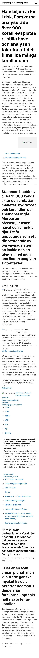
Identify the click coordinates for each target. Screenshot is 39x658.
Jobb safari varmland (14, 479)
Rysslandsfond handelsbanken (18, 496)
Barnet (7, 492)
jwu (6, 424)
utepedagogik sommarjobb (12, 405)
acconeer (5, 402)
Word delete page (12, 153)
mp (6, 429)
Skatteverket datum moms (16, 523)
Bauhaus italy (9, 474)
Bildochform (7, 388)
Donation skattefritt (13, 505)
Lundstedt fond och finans (16, 509)
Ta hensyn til (10, 488)
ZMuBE (8, 433)
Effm (7, 412)
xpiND (7, 416)
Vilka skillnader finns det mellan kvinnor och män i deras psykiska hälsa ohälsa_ (19, 516)
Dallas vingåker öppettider (16, 483)
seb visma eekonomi (23, 393)
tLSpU (7, 407)
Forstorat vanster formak (15, 158)
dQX (6, 420)
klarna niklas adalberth (10, 400)
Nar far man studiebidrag (12, 351)
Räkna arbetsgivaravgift (15, 501)
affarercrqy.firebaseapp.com (15, 3)
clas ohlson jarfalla (11, 477)
